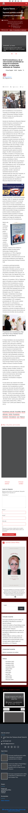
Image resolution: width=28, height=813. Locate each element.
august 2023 (9, 668)
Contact (3, 792)
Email (4, 515)
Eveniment (6, 417)
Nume (4, 509)
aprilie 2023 (9, 676)
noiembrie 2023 (10, 663)
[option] (14, 43)
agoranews (11, 702)
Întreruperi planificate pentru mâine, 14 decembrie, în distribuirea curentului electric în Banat (13, 621)
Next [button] (22, 709)
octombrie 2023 (10, 665)
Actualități (18, 411)
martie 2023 (9, 677)
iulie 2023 (8, 670)
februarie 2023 (9, 679)
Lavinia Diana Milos (6, 790)
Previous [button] (6, 709)
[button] (23, 18)
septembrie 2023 (10, 667)
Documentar (16, 414)
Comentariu (5, 495)
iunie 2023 (8, 672)
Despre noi (4, 788)
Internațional (12, 417)
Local (18, 417)
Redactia (3, 791)
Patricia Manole (7, 77)
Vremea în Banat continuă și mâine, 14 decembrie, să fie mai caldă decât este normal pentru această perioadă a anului (14, 49)
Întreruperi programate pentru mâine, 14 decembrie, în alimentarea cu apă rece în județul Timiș (13, 632)
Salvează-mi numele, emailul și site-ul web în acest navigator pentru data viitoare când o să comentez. (13, 530)
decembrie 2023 (10, 661)
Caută (5, 605)
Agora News (9, 8)
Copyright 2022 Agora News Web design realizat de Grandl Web (15, 810)
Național (22, 417)
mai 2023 (8, 674)
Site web (4, 521)
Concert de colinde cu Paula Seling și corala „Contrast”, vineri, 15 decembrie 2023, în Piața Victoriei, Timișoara (14, 626)
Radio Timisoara (5, 800)
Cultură (11, 414)
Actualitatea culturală (9, 411)
